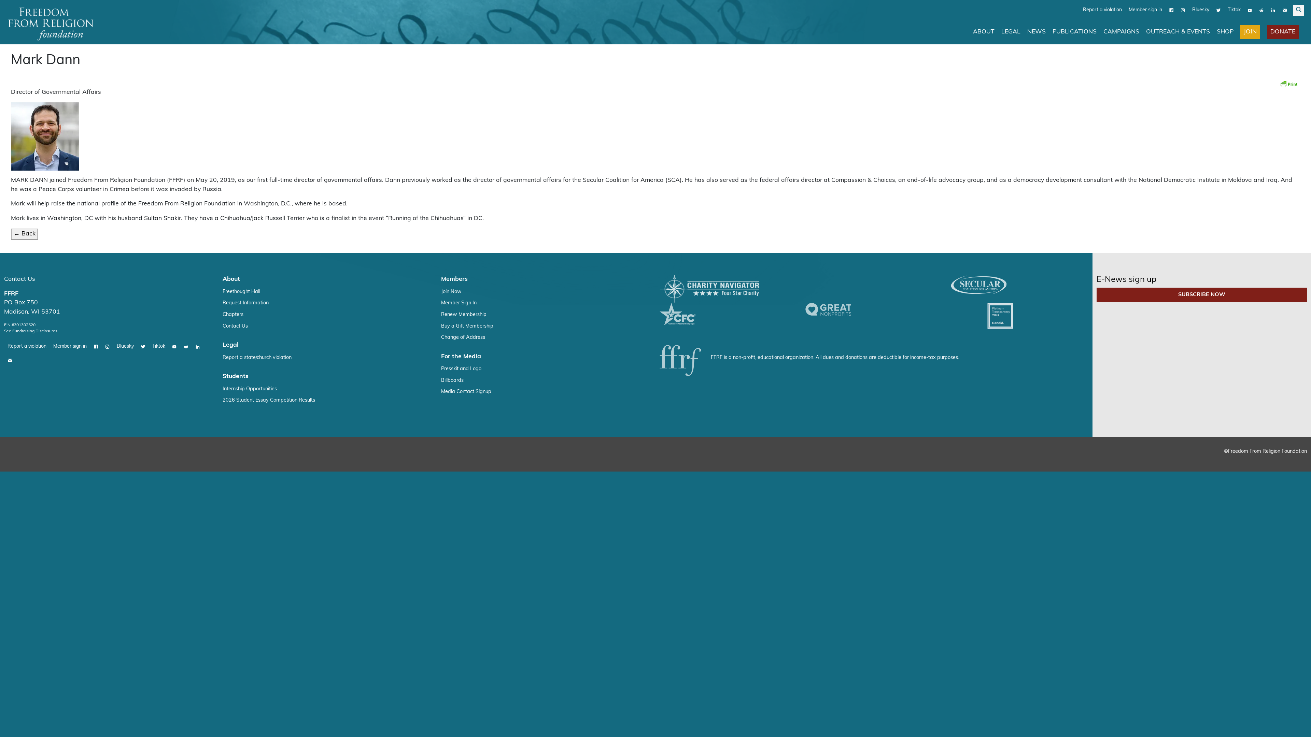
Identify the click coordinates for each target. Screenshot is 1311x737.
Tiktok (1234, 10)
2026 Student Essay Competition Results (269, 400)
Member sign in (1145, 10)
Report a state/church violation (257, 357)
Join (1250, 32)
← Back (25, 234)
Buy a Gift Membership (467, 326)
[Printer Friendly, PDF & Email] (1289, 84)
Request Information (246, 303)
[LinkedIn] (1273, 10)
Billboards (452, 380)
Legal (1010, 32)
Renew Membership (464, 314)
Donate (1282, 32)
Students (236, 376)
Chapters (233, 314)
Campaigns (1121, 32)
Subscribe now (1201, 295)
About (984, 32)
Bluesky (1200, 10)
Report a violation (1102, 10)
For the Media (461, 357)
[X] (1218, 10)
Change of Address (463, 337)
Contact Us (19, 279)
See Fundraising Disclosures (30, 331)
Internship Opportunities (250, 389)
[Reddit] (1261, 10)
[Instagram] (1183, 10)
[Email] (1285, 10)
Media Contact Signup (466, 391)
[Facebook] (1171, 10)
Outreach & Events (1178, 32)
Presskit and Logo (461, 369)
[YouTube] (1250, 10)
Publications (1075, 32)
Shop (1225, 32)
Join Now (451, 291)
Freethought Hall (241, 291)
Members (454, 279)
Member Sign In (459, 303)
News (1036, 32)
